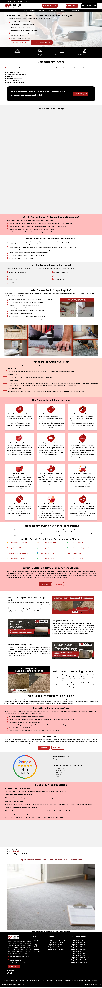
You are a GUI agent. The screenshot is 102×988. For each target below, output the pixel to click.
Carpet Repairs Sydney (55, 943)
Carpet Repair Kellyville (78, 949)
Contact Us (75, 10)
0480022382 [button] (14, 966)
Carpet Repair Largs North (47, 542)
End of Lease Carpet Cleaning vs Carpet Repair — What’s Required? (51, 931)
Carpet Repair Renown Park (79, 958)
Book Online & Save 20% (42, 42)
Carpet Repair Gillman (16, 548)
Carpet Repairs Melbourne (56, 940)
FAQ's (35, 943)
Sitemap (37, 951)
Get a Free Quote (90, 5)
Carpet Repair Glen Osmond (18, 553)
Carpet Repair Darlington (76, 558)
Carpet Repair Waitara (78, 947)
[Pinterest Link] (11, 973)
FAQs (62, 10)
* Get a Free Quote (80, 94)
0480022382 (72, 6)
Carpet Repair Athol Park (76, 553)
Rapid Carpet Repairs (10, 67)
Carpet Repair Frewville (46, 553)
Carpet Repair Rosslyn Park (79, 962)
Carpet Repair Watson (78, 953)
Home (25, 10)
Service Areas (52, 10)
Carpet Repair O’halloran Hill (18, 542)
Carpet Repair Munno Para (79, 960)
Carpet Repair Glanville (46, 548)
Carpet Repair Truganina (79, 940)
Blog (68, 10)
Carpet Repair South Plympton (48, 558)
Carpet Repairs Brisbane (55, 945)
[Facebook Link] (8, 973)
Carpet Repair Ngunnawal (79, 955)
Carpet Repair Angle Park (76, 542)
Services (41, 10)
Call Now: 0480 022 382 (21, 42)
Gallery (36, 947)
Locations (32, 10)
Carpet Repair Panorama (17, 558)
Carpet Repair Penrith (78, 945)
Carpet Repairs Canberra (56, 947)
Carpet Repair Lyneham (78, 951)
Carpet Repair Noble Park (79, 943)
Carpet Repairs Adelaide (56, 949)
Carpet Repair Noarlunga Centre (79, 548)
